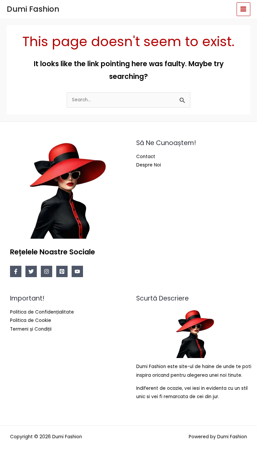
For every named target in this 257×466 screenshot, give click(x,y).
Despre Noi (148, 165)
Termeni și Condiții (31, 329)
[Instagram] (46, 271)
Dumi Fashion (33, 9)
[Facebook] (15, 271)
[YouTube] (77, 271)
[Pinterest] (62, 271)
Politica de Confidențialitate (42, 312)
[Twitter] (31, 271)
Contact (145, 156)
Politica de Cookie (30, 320)
